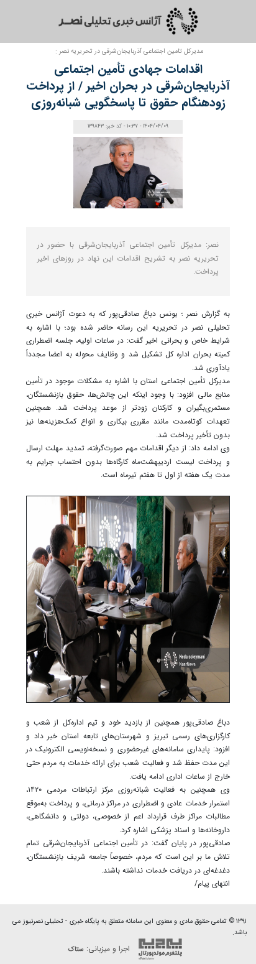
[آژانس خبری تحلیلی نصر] (128, 21)
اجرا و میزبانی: (100, 949)
